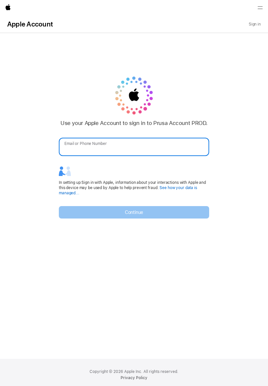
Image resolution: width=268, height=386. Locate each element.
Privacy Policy (134, 378)
